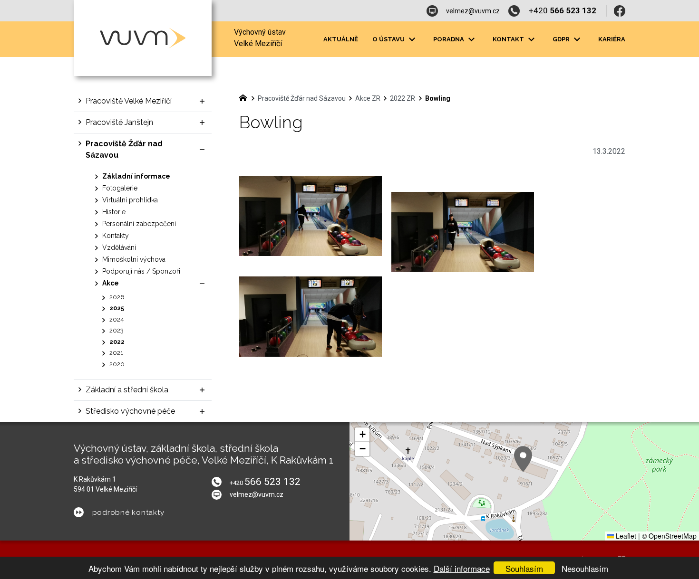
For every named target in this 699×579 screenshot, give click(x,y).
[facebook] (619, 11)
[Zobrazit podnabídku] (412, 39)
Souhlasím (524, 568)
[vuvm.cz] (245, 97)
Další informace (462, 568)
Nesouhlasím (585, 568)
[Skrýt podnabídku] (202, 149)
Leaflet (625, 536)
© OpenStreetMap (669, 536)
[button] (523, 459)
